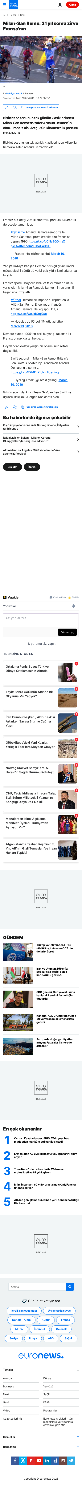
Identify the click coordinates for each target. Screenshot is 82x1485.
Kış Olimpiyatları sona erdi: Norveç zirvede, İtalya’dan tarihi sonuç (36, 426)
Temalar (8, 1369)
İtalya (31, 466)
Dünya (47, 1378)
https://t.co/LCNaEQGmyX (46, 241)
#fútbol (16, 300)
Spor (22, 15)
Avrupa (7, 1378)
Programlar (50, 1410)
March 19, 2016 (22, 326)
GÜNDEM (13, 937)
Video (6, 1410)
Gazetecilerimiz (12, 1418)
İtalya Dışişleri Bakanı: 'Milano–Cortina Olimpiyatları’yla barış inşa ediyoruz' (27, 439)
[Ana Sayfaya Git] (13, 4)
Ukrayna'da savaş (59, 1310)
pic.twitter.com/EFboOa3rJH (31, 246)
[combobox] (41, 1287)
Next (6, 1394)
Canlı (72, 4)
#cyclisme (18, 232)
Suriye (14, 1338)
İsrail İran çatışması (24, 1310)
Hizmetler (9, 1437)
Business (8, 1386)
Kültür (46, 1319)
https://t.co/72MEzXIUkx (28, 372)
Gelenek (61, 1329)
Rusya (33, 1338)
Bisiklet (12, 466)
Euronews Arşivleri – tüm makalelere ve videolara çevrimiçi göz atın (58, 1421)
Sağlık (69, 1338)
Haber (13, 15)
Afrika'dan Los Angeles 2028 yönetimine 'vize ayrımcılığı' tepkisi (31, 451)
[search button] (70, 1287)
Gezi (6, 1402)
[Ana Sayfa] (4, 14)
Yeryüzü (48, 1386)
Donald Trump (21, 1319)
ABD (51, 1338)
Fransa (65, 1319)
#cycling (53, 372)
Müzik (19, 1329)
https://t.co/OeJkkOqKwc (29, 314)
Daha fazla (9, 1446)
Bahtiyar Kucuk (14, 93)
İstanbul (39, 1329)
